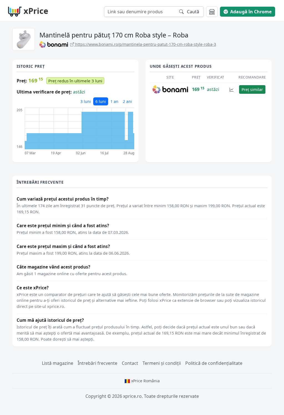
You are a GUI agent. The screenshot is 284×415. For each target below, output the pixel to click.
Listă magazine (57, 363)
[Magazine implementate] (212, 11)
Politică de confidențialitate (213, 363)
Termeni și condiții (162, 363)
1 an (114, 101)
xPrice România (145, 380)
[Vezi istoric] (231, 89)
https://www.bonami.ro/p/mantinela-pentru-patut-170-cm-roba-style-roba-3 (145, 44)
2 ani (127, 101)
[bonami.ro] (170, 89)
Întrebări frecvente (97, 363)
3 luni (85, 101)
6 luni (100, 101)
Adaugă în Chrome (251, 12)
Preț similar (252, 89)
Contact (130, 363)
